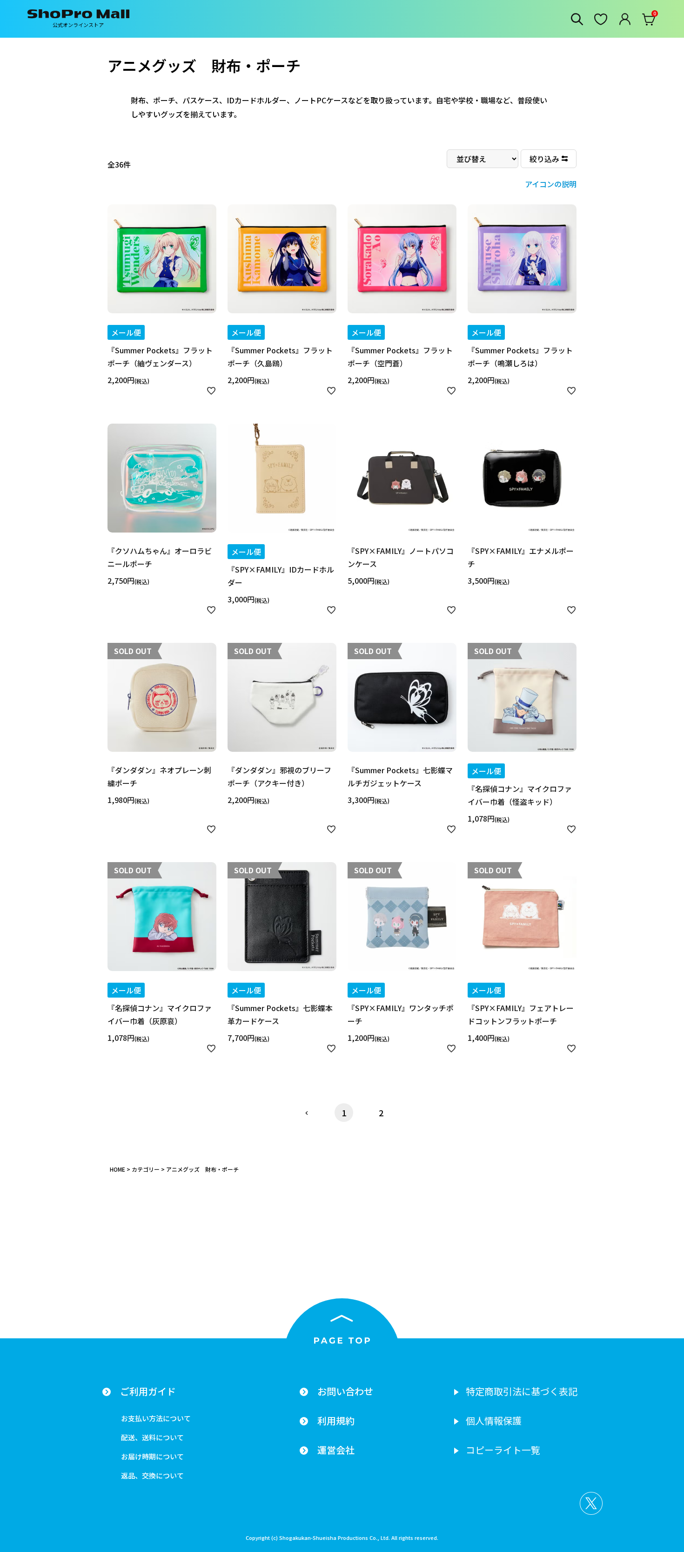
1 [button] (344, 1113)
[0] (649, 21)
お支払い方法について (156, 1418)
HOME (117, 1169)
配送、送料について (152, 1437)
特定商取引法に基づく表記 (521, 1391)
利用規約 (336, 1420)
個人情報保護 (494, 1420)
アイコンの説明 (551, 183)
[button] (306, 1113)
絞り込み (544, 158)
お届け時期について (152, 1456)
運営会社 (336, 1450)
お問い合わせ (345, 1391)
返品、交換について (152, 1475)
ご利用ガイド (148, 1391)
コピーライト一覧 (503, 1450)
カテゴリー (146, 1169)
